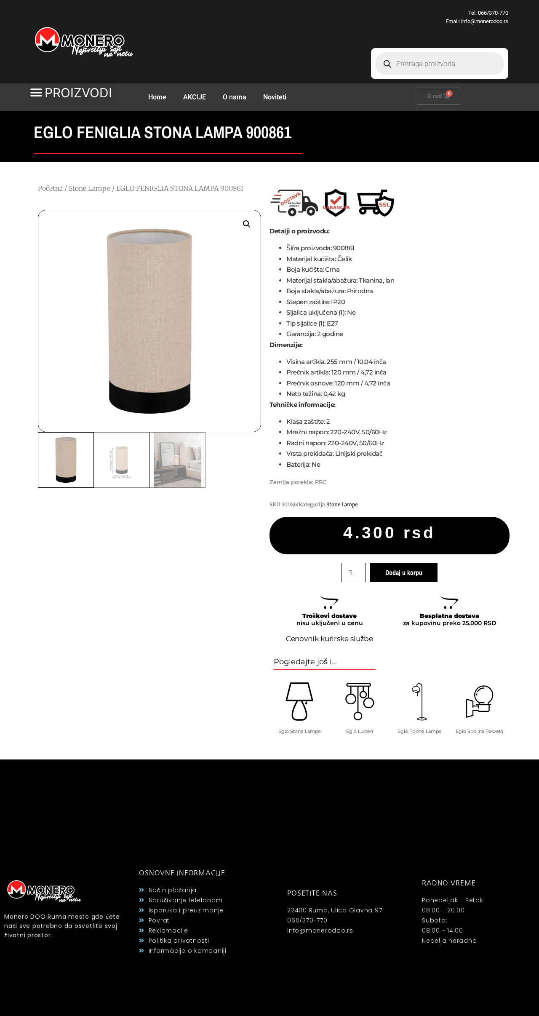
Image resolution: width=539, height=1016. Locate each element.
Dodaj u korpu (403, 572)
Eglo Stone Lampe (299, 731)
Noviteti (274, 97)
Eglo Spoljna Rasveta (479, 731)
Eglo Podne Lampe (420, 731)
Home (157, 97)
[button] (71, 92)
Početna (50, 188)
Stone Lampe (89, 188)
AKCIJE (194, 97)
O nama (234, 97)
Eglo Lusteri (359, 731)
